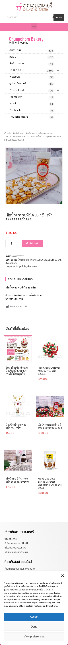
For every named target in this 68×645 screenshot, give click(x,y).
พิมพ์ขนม (34, 76)
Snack (34, 103)
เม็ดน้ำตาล (32, 266)
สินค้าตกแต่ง (34, 63)
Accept (34, 616)
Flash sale (31, 110)
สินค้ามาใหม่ (31, 50)
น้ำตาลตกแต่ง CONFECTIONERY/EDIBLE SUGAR (28, 135)
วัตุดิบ (34, 56)
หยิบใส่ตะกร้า (32, 243)
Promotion (31, 97)
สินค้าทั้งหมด (18, 133)
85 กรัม (14, 266)
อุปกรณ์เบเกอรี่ (34, 83)
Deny (34, 626)
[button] (62, 575)
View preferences (34, 636)
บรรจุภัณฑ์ (34, 70)
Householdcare (31, 117)
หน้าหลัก (7, 133)
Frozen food (34, 90)
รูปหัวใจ (22, 266)
